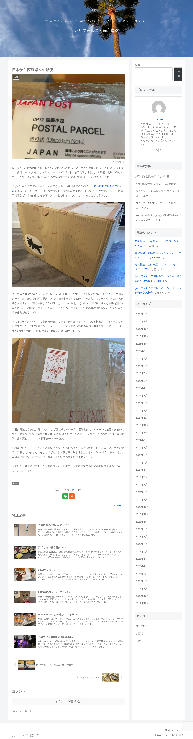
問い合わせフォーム (174, 730)
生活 (17, 483)
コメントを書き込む (68, 701)
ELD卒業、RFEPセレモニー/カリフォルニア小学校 (158, 205)
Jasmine (158, 119)
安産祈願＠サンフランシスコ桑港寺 (155, 183)
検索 (137, 65)
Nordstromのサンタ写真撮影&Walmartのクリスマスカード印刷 (158, 217)
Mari (159, 280)
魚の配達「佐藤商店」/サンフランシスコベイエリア (157, 193)
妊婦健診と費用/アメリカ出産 (152, 176)
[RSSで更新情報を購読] (72, 496)
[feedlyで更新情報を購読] (65, 496)
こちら (109, 294)
